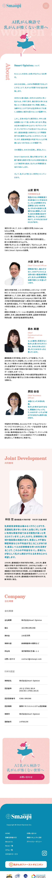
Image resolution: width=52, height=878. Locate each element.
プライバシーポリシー (34, 841)
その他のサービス (11, 854)
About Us (9, 841)
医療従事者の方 (11, 837)
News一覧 (9, 846)
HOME (7, 833)
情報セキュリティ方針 (34, 837)
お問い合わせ (26, 777)
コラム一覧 (9, 850)
